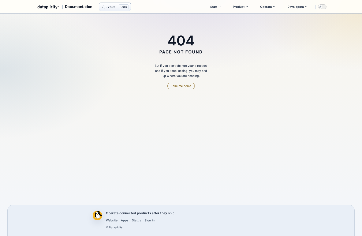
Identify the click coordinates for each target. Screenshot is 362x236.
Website (111, 220)
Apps (124, 220)
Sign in (150, 220)
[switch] (322, 6)
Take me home (181, 86)
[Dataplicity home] (97, 215)
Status (136, 220)
